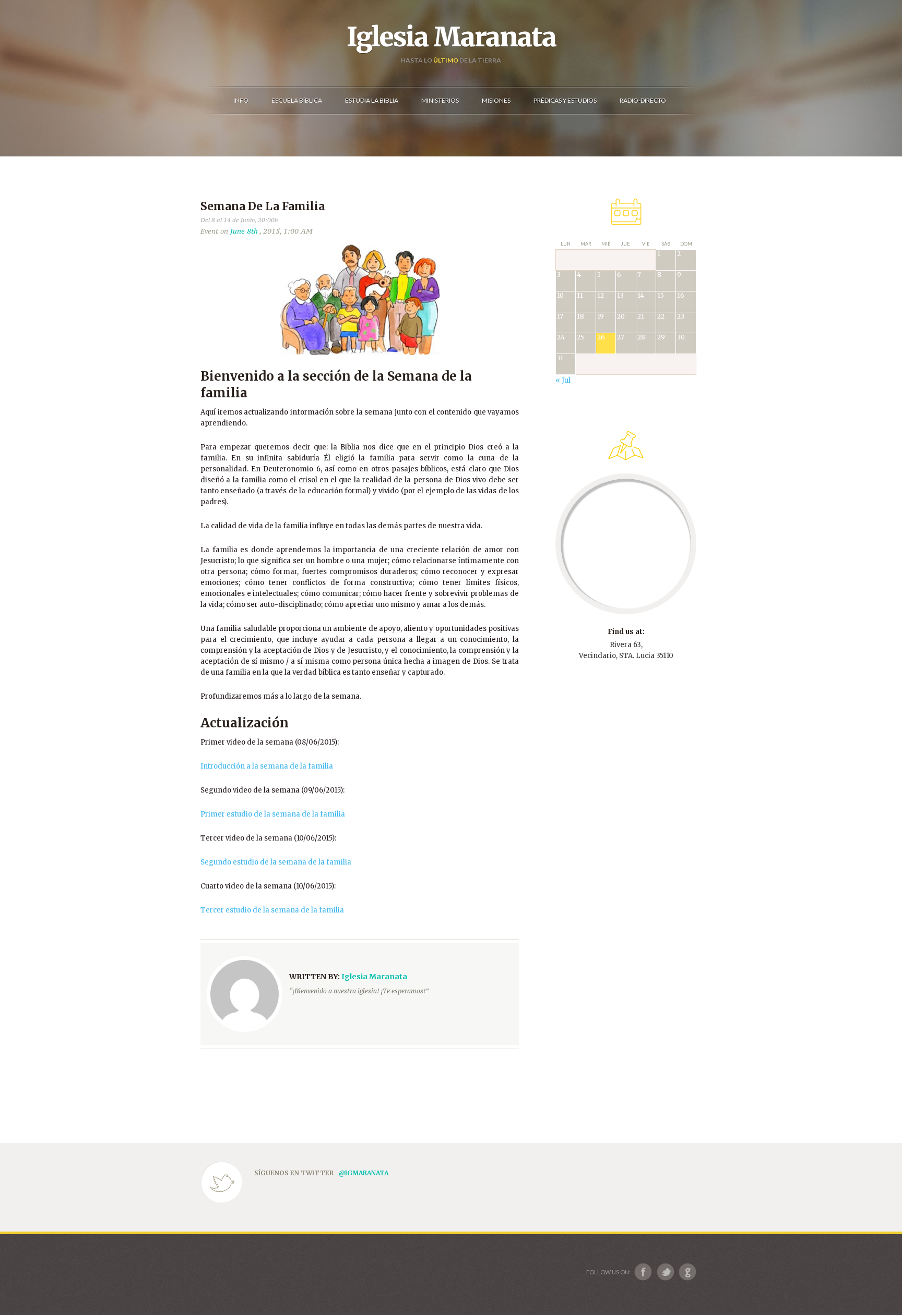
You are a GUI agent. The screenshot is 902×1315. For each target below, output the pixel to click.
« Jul (563, 380)
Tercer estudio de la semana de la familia (272, 910)
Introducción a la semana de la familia (266, 766)
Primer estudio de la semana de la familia (272, 814)
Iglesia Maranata (451, 37)
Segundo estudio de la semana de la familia (275, 862)
